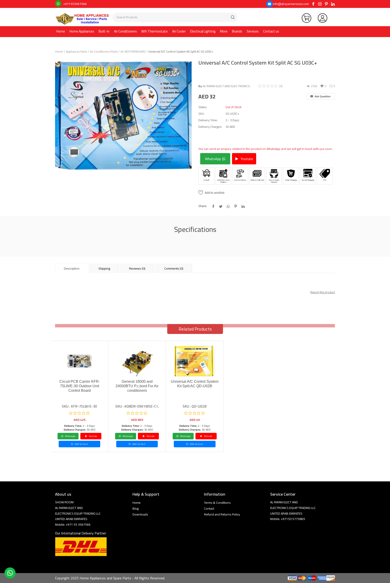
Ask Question (322, 96)
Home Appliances (82, 31)
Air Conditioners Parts (104, 51)
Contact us (271, 31)
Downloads (140, 514)
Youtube (246, 158)
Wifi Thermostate (154, 31)
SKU (201, 113)
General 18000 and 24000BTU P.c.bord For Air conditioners (137, 386)
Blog (135, 508)
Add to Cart (81, 444)
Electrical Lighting (203, 31)
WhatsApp (213, 158)
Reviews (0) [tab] (137, 268)
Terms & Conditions (217, 503)
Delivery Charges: (210, 126)
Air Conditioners (125, 31)
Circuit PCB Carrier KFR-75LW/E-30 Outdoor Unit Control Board (79, 386)
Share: (202, 206)
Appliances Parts (76, 51)
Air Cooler (179, 31)
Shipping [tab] (104, 268)
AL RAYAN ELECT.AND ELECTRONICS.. (227, 86)
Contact (209, 508)
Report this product (322, 292)
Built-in (104, 31)
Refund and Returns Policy (222, 514)
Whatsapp (70, 436)
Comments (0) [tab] (173, 268)
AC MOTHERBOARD (133, 51)
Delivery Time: (208, 120)
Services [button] (253, 31)
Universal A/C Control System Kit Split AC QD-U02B (194, 384)
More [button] (224, 31)
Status (202, 107)
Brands (237, 31)
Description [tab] (71, 268)
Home (60, 31)
